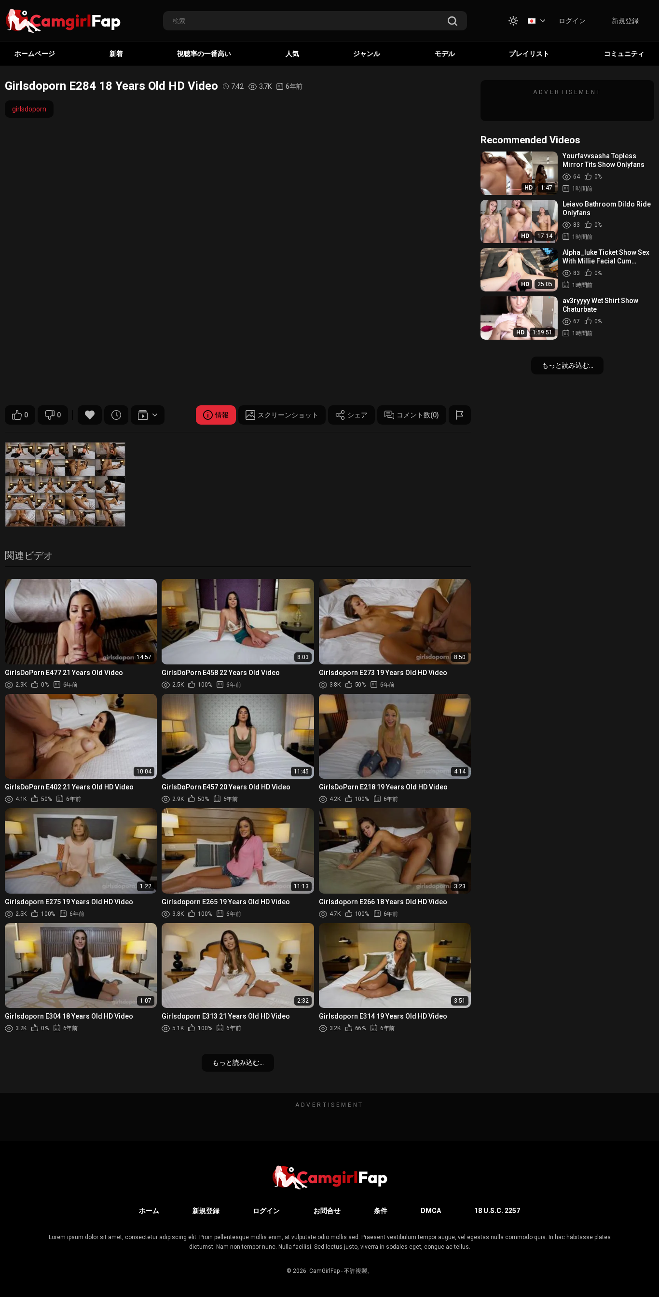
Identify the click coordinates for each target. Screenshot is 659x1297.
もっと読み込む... (238, 1062)
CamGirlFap (324, 1271)
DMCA (431, 1210)
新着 (116, 53)
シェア (357, 415)
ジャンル (366, 53)
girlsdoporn (29, 109)
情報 (222, 415)
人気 (292, 53)
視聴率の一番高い (204, 53)
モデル (445, 53)
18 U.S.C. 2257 (497, 1210)
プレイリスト (529, 53)
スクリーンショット (288, 415)
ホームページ (34, 53)
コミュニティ (624, 53)
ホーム (149, 1210)
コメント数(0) (418, 415)
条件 (380, 1210)
